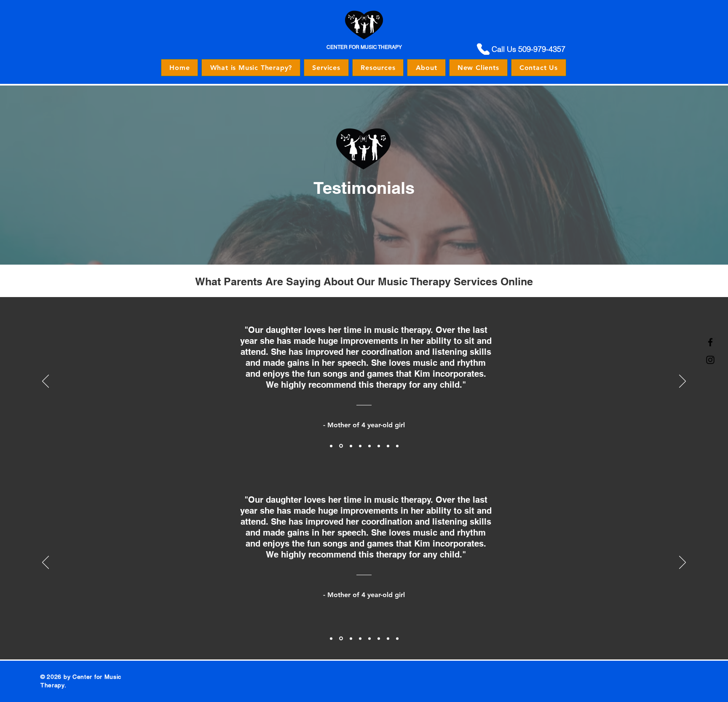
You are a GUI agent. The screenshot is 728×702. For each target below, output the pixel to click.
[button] (326, 67)
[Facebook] (710, 342)
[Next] (682, 382)
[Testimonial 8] (397, 446)
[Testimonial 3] (351, 446)
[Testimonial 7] (388, 446)
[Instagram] (710, 359)
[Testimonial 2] (341, 446)
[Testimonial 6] (378, 446)
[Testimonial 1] (331, 446)
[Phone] (483, 49)
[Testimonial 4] (360, 446)
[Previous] (45, 382)
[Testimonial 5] (369, 446)
